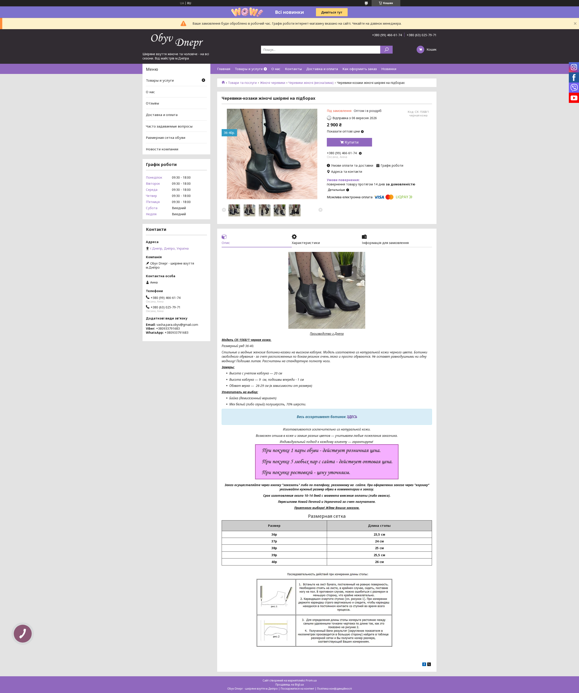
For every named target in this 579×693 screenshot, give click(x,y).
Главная (223, 68)
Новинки (388, 68)
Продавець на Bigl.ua (289, 684)
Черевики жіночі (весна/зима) (311, 83)
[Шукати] (386, 50)
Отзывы (152, 103)
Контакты (293, 68)
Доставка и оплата (322, 68)
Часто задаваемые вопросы (169, 126)
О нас (275, 68)
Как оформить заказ (359, 68)
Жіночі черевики (272, 83)
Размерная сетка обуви (165, 137)
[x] (429, 665)
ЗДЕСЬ (352, 416)
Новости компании (162, 149)
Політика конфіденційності (334, 689)
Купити (352, 142)
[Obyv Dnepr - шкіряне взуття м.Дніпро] (176, 40)
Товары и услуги (249, 68)
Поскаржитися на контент (297, 689)
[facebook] (424, 665)
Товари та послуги (242, 83)
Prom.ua (311, 680)
